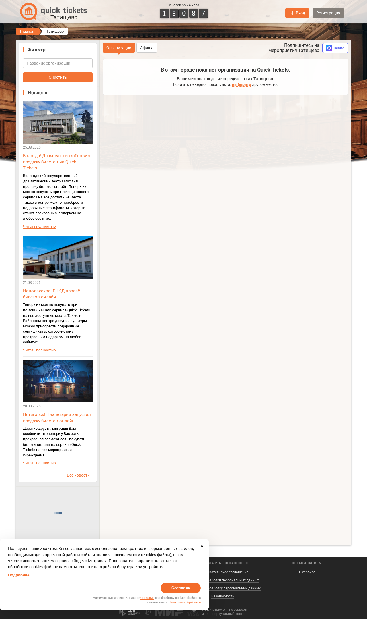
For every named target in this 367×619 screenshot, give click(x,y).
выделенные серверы (229, 610)
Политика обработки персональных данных (223, 580)
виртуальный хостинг (230, 614)
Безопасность (222, 596)
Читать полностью (39, 226)
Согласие (147, 598)
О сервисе (307, 572)
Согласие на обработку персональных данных (223, 588)
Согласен (180, 588)
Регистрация (328, 13)
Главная (27, 31)
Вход (300, 13)
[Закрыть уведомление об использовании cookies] (201, 545)
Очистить (58, 77)
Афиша (146, 47)
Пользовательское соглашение (222, 572)
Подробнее (19, 575)
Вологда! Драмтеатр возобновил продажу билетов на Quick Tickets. (56, 162)
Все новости (78, 475)
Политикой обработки (185, 602)
